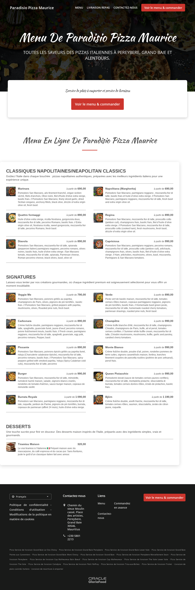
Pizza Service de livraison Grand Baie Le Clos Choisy (33, 549)
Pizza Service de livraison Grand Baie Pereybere (81, 549)
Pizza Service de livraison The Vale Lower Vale (146, 559)
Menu (79, 7)
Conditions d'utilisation (27, 509)
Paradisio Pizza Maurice (32, 7)
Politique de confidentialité (29, 505)
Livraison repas (98, 7)
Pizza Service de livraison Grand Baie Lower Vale (127, 549)
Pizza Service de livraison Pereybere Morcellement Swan (143, 554)
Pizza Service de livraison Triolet (157, 564)
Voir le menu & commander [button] (163, 8)
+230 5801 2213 (73, 537)
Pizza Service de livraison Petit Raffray (81, 564)
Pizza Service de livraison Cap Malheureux (102, 559)
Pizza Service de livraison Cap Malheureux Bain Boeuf (55, 559)
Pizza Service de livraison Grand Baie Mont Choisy (55, 554)
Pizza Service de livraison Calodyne (44, 564)
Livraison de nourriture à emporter (47, 568)
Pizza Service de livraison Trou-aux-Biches (120, 564)
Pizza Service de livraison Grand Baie (97, 554)
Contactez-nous (125, 7)
